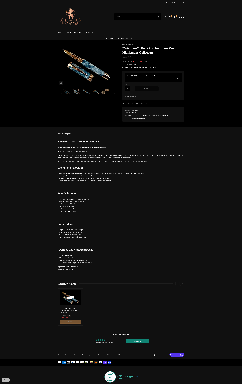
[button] (179, 16)
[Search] (158, 17)
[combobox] (137, 16)
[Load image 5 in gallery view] (105, 92)
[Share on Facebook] (128, 103)
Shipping (124, 64)
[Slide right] (113, 92)
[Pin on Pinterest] (137, 103)
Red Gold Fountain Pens (161, 115)
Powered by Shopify (180, 361)
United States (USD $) (172, 2)
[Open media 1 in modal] (86, 64)
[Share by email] (142, 103)
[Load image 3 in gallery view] (86, 92)
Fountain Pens (146, 115)
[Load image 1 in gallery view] (67, 92)
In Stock (152, 115)
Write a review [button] (137, 341)
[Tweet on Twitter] (133, 103)
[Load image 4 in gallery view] (96, 92)
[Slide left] (60, 92)
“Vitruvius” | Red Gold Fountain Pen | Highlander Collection (69, 310)
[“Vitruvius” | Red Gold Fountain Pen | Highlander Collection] (70, 301)
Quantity (127, 84)
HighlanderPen (127, 44)
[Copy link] (147, 103)
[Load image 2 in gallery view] (76, 92)
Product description (64, 134)
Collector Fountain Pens (134, 115)
